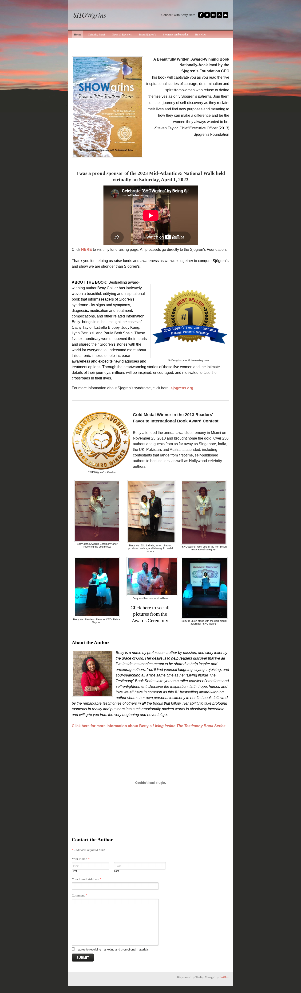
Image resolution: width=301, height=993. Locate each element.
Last (116, 870)
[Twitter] (207, 15)
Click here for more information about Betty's (149, 726)
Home (77, 34)
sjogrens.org (181, 388)
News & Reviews (122, 34)
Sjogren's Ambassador (175, 34)
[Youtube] (213, 15)
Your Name (81, 859)
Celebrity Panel (96, 34)
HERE (86, 249)
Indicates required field (88, 850)
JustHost (224, 977)
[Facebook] (201, 15)
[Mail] (225, 15)
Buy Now (200, 34)
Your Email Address (86, 879)
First (74, 870)
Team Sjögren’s (147, 34)
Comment (79, 895)
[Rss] (219, 15)
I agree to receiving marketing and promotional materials (113, 949)
